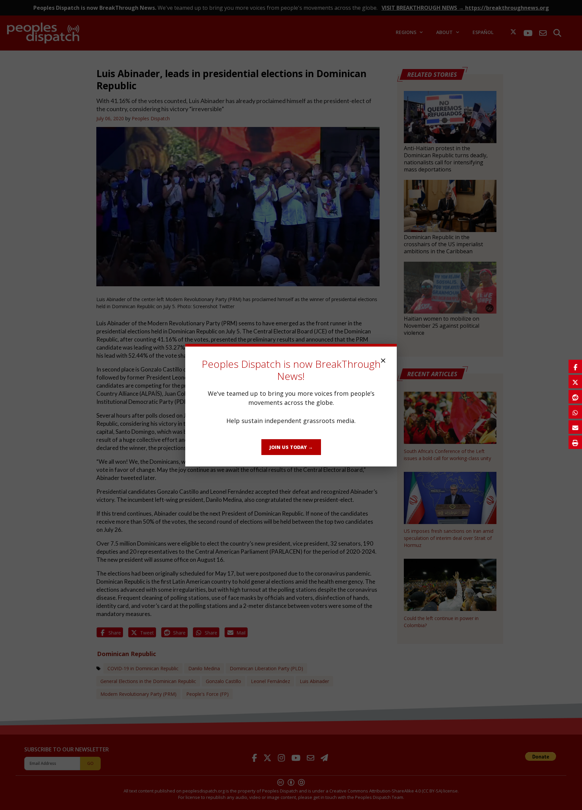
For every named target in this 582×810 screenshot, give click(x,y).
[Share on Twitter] (575, 381)
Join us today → (291, 447)
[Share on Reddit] (575, 396)
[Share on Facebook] (575, 366)
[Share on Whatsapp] (575, 412)
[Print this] (575, 442)
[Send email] (575, 427)
